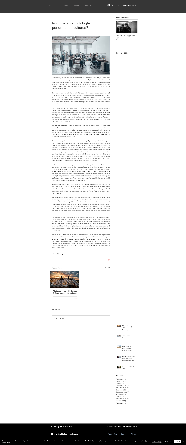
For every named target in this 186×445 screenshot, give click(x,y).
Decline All (168, 442)
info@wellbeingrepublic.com (66, 434)
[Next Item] (134, 26)
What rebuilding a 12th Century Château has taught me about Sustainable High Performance (65, 292)
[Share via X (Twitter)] (58, 254)
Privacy (133, 434)
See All (107, 268)
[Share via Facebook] (53, 254)
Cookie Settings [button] (156, 442)
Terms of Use (112, 434)
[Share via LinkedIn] (62, 254)
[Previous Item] (119, 26)
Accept (178, 442)
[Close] (184, 441)
